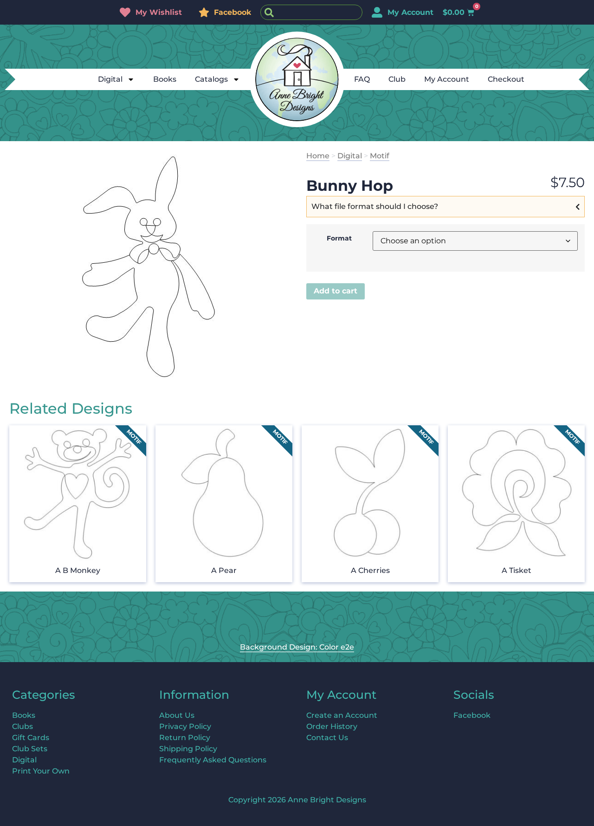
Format (339, 238)
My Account (446, 79)
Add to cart (335, 290)
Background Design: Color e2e (297, 647)
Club (397, 79)
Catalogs (211, 79)
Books (164, 79)
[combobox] (311, 12)
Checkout (506, 79)
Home (317, 155)
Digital (110, 79)
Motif (379, 155)
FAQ (362, 79)
